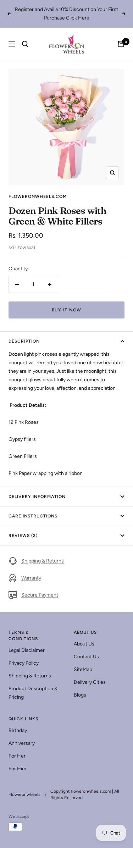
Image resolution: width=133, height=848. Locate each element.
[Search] (25, 44)
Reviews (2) (23, 535)
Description (24, 341)
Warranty (31, 578)
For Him (17, 769)
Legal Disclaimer (27, 650)
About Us (84, 644)
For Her (17, 756)
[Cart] (120, 44)
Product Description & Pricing (33, 693)
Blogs (80, 695)
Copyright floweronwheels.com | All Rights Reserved (84, 794)
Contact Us (86, 657)
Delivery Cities (90, 682)
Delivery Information (37, 496)
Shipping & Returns (42, 561)
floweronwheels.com (38, 196)
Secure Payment (39, 595)
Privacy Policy (24, 663)
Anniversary (22, 743)
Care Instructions (33, 516)
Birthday (18, 730)
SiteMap (83, 669)
